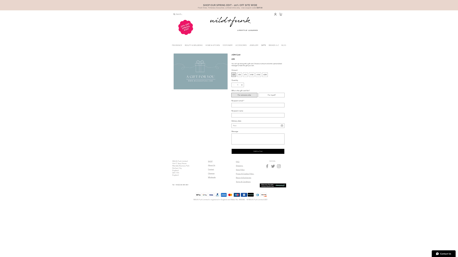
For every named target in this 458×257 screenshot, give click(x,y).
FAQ (237, 162)
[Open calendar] (282, 125)
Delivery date (236, 121)
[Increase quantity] (242, 85)
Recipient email (238, 101)
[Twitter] (273, 166)
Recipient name (237, 111)
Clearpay (211, 173)
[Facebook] (267, 166)
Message (235, 131)
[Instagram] (278, 166)
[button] (281, 14)
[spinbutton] (238, 85)
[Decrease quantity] (233, 85)
